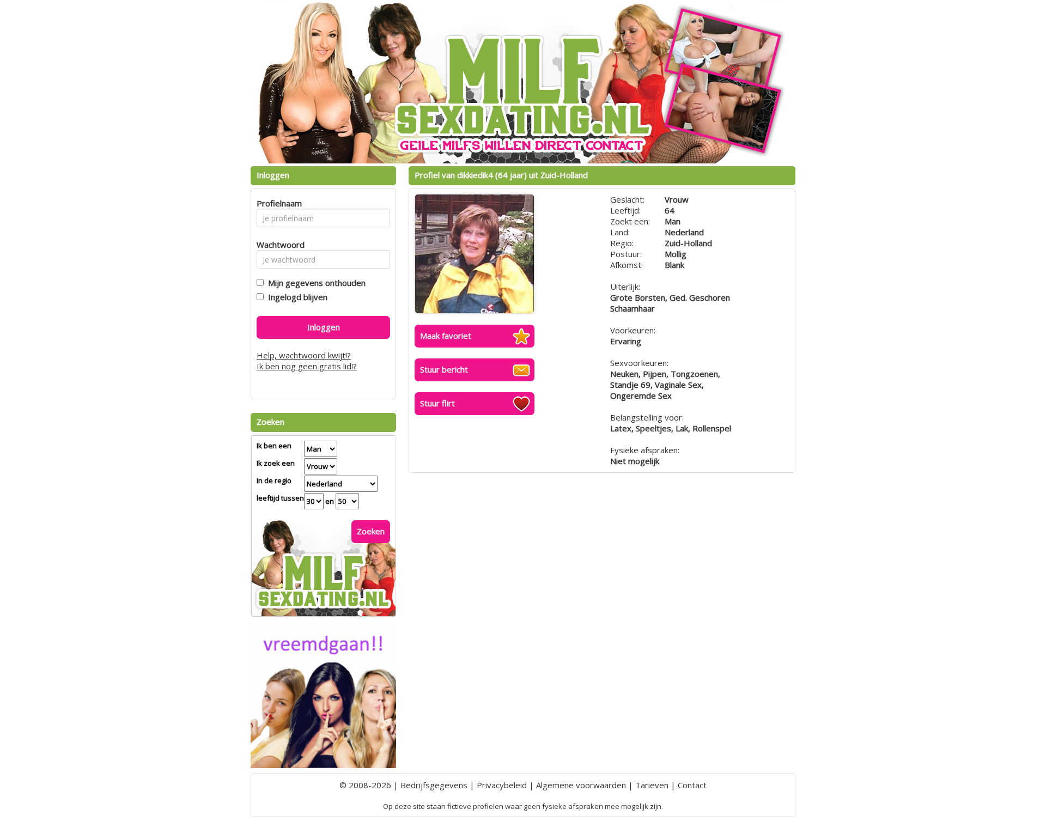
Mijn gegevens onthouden (315, 282)
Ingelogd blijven (295, 296)
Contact (692, 785)
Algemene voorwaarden (581, 785)
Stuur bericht (444, 369)
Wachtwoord (278, 244)
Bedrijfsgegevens (433, 785)
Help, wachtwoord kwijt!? (304, 355)
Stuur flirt (437, 403)
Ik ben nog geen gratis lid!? (307, 366)
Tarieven (651, 785)
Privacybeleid (502, 785)
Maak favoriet (445, 335)
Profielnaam (278, 203)
